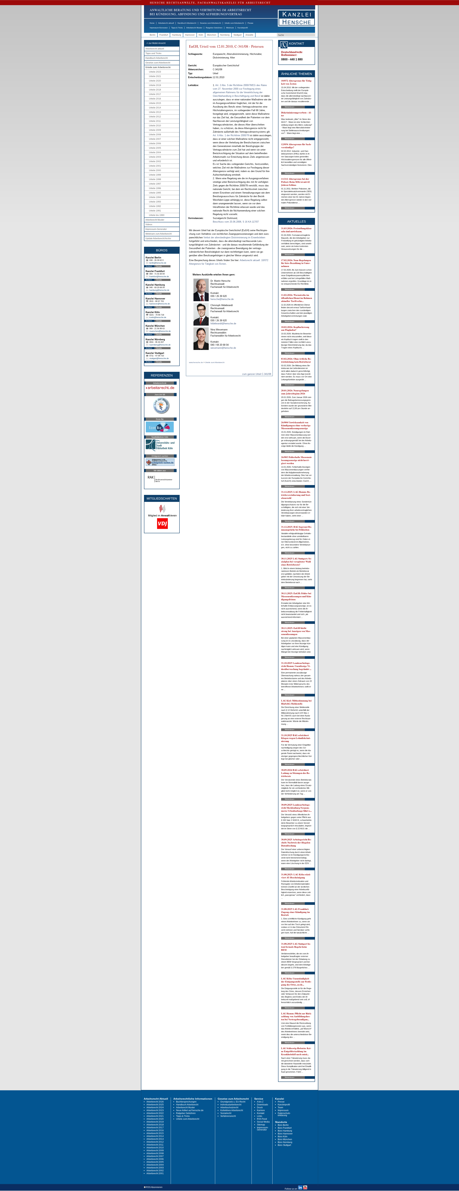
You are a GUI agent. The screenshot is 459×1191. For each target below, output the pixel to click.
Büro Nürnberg (285, 1142)
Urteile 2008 (155, 134)
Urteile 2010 (155, 125)
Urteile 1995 (155, 193)
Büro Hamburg (285, 1131)
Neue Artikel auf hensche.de (190, 1110)
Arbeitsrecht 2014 (155, 1136)
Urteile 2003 (155, 157)
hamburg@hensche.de (159, 290)
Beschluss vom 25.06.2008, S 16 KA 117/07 (236, 221)
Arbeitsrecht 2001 (155, 1173)
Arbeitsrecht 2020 (155, 1119)
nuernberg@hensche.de (160, 345)
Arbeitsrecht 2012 (155, 1142)
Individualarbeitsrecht (230, 1104)
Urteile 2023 (155, 72)
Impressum (283, 1110)
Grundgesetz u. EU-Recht (232, 1102)
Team (280, 1107)
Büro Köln (282, 1136)
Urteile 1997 (155, 184)
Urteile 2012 (155, 116)
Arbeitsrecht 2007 (155, 1156)
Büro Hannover (285, 1133)
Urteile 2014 (155, 107)
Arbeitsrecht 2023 (155, 1110)
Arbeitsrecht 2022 (155, 1113)
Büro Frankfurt (285, 1128)
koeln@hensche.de (157, 317)
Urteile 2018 (155, 90)
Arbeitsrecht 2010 (155, 1147)
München (211, 35)
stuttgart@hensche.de (159, 358)
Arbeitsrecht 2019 (155, 1122)
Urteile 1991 (155, 210)
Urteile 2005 (155, 148)
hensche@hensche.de (222, 299)
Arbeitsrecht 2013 (155, 1139)
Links (259, 1116)
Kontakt (260, 1113)
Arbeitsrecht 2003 (155, 1167)
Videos (148, 224)
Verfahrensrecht (228, 1116)
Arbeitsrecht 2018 (155, 1124)
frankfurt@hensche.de (159, 276)
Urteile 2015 (155, 103)
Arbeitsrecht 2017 (155, 1127)
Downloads (262, 1104)
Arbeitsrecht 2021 (155, 1116)
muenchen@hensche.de (160, 331)
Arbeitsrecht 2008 (155, 1153)
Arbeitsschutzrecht (229, 1107)
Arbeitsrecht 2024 (155, 1107)
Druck (260, 1107)
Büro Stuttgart (284, 1145)
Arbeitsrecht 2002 (155, 1170)
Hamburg (176, 35)
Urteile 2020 (155, 81)
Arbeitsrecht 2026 (155, 1102)
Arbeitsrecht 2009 (155, 1150)
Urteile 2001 (155, 166)
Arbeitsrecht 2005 (155, 1162)
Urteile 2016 (155, 98)
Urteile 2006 (155, 143)
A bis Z (260, 1102)
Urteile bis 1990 (156, 215)
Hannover (190, 35)
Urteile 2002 (155, 161)
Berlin (152, 35)
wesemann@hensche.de (223, 348)
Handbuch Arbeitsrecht (187, 23)
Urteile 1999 (155, 175)
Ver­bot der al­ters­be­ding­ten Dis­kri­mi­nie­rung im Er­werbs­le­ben (234, 237)
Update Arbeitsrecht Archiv (158, 238)
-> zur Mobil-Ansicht (155, 43)
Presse (250, 23)
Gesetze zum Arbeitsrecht (210, 23)
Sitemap (261, 1124)
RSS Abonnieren (154, 1187)
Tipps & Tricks (177, 28)
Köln (201, 35)
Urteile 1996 (155, 188)
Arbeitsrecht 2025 (155, 1104)
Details (159, 266)
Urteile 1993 (155, 202)
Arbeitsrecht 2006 (155, 1159)
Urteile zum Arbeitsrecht (234, 23)
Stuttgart (237, 35)
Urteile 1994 (155, 197)
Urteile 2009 (155, 130)
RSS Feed (262, 1119)
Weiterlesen (289, 107)
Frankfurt (163, 35)
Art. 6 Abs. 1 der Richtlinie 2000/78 (231, 135)
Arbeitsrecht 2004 (155, 1165)
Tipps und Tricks (153, 53)
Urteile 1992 (155, 206)
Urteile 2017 (155, 94)
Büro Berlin (283, 1125)
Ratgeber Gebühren (214, 28)
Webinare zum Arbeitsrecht (158, 234)
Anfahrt (149, 266)
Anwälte (249, 35)
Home (152, 23)
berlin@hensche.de (157, 263)
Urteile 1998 (155, 179)
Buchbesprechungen (186, 1102)
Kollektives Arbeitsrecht (231, 1110)
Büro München (285, 1139)
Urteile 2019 (155, 85)
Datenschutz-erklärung (284, 1114)
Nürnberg (225, 35)
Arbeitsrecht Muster (194, 28)
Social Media (263, 1122)
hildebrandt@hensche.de (223, 323)
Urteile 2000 (155, 170)
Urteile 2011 (155, 121)
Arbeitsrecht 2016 (155, 1130)
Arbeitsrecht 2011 (155, 1145)
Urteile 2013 (155, 112)
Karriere (261, 1110)
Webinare (230, 28)
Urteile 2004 (155, 152)
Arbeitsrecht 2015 (155, 1133)
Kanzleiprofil (243, 28)
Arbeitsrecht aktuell (166, 23)
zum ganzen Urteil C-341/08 (256, 374)
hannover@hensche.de (159, 304)
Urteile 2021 (155, 76)
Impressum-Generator (159, 28)
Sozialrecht (225, 1113)
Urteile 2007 (155, 139)
